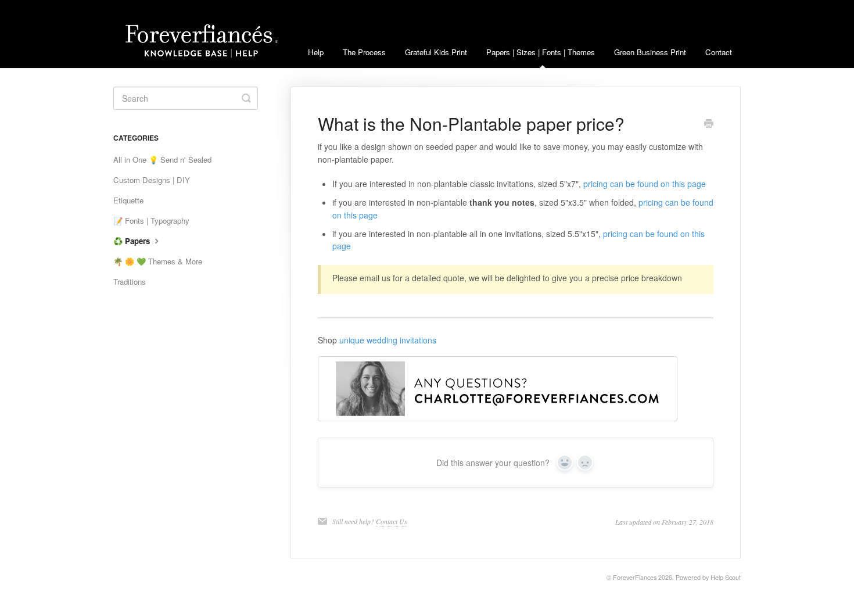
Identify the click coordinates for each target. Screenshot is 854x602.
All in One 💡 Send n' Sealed (162, 159)
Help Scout (726, 577)
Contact (718, 52)
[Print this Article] (708, 124)
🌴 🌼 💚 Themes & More (157, 261)
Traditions (129, 281)
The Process (364, 52)
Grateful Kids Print (436, 52)
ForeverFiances (634, 577)
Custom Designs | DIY (151, 179)
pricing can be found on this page (644, 183)
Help (316, 52)
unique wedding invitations (387, 340)
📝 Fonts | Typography (151, 220)
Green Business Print (650, 52)
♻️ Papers (132, 240)
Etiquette (128, 200)
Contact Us (391, 521)
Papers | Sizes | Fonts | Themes (540, 52)
